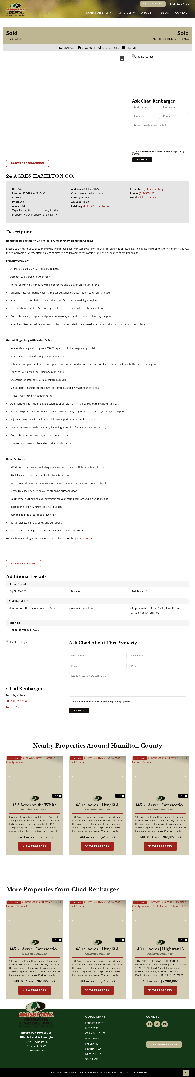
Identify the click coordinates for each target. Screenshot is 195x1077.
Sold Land (92, 1059)
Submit (142, 159)
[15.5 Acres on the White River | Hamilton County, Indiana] (34, 777)
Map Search (92, 1028)
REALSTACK (80, 1072)
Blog (165, 12)
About (146, 12)
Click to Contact (147, 197)
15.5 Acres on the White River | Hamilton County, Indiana (34, 805)
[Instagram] (157, 1024)
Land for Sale (97, 12)
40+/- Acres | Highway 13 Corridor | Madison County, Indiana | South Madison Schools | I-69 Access (160, 949)
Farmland (91, 1043)
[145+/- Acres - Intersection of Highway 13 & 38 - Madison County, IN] (160, 777)
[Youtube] (164, 1024)
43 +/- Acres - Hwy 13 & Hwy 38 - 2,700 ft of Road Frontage (97, 805)
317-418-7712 (87, 538)
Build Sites (92, 1038)
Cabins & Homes (95, 1033)
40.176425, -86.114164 (96, 206)
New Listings (93, 1054)
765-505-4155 (36, 1050)
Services (125, 12)
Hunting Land (94, 1049)
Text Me (15, 707)
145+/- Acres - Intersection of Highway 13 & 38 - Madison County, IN (160, 805)
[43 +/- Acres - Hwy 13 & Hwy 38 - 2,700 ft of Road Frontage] (97, 777)
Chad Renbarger (156, 189)
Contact (182, 12)
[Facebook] (149, 1024)
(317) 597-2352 (147, 193)
